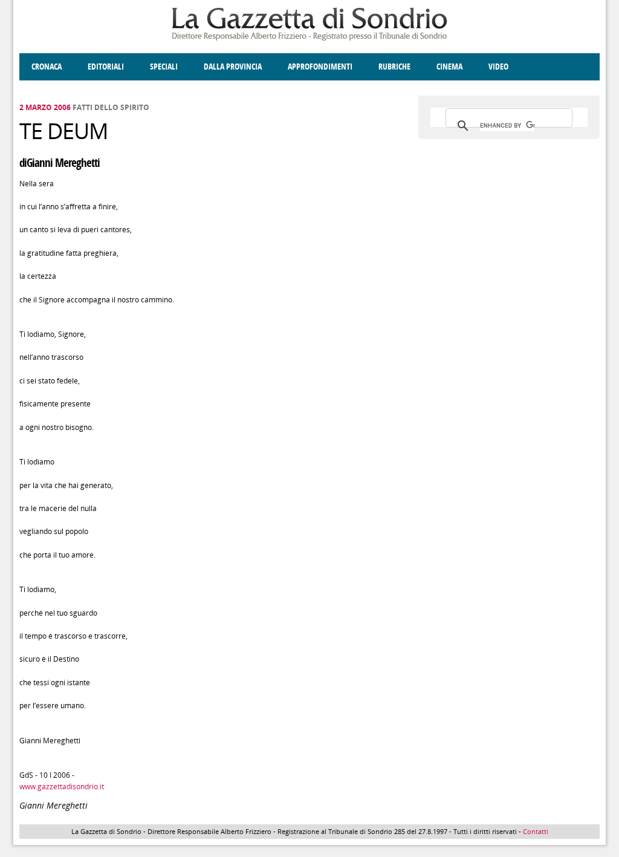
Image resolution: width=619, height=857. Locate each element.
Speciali (164, 67)
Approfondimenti (320, 67)
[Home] (309, 38)
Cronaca (46, 67)
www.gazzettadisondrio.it (61, 786)
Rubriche (394, 67)
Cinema (449, 67)
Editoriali (106, 67)
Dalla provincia (233, 67)
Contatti (535, 831)
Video (498, 67)
